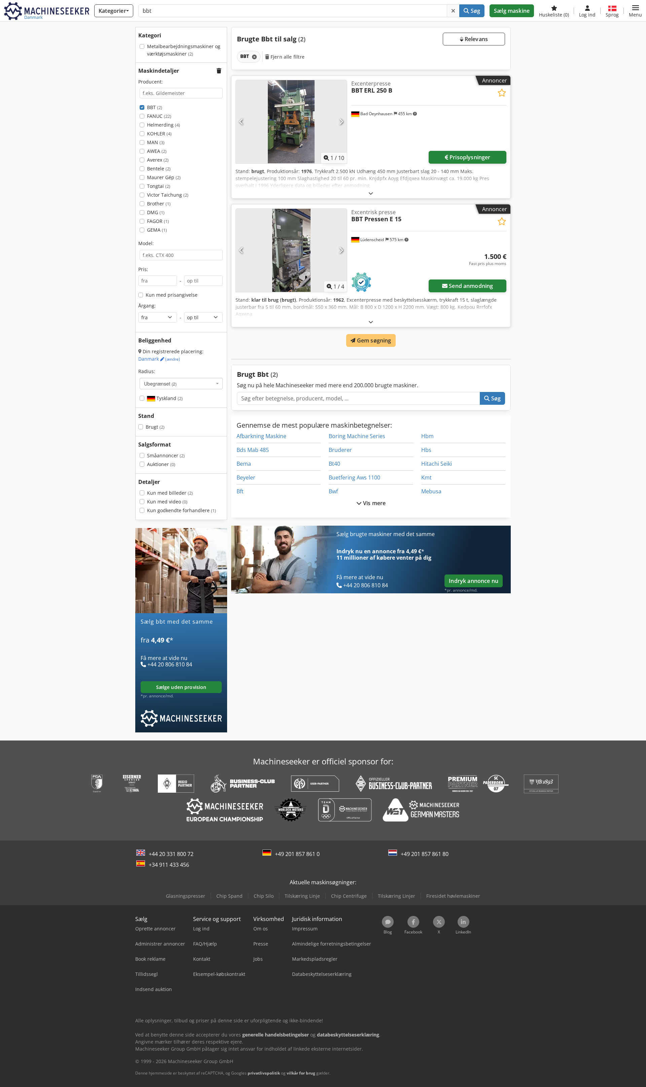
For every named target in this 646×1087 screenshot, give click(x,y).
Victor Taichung (167, 195)
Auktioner (161, 464)
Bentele (159, 168)
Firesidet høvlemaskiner (453, 896)
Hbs (426, 450)
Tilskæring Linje (302, 896)
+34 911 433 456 (169, 864)
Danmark (159, 359)
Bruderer (340, 450)
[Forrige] (241, 121)
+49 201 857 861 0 (297, 854)
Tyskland (169, 398)
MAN (156, 142)
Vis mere (374, 503)
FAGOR (158, 221)
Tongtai (158, 186)
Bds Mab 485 (253, 450)
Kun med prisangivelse (172, 295)
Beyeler (246, 477)
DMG (156, 212)
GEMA (157, 230)
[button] (635, 10)
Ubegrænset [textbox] (160, 383)
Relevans (475, 39)
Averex (158, 160)
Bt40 (334, 463)
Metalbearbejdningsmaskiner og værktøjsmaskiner (183, 50)
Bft (240, 491)
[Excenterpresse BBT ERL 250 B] (291, 121)
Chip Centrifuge (349, 896)
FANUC (159, 116)
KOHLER (159, 133)
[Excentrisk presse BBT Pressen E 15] (291, 250)
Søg (474, 10)
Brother (159, 203)
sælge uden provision (181, 687)
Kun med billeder (170, 493)
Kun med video (167, 501)
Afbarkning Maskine (261, 436)
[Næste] (341, 121)
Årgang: (147, 305)
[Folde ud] (370, 193)
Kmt (426, 477)
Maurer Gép (164, 177)
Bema (244, 463)
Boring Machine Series (357, 436)
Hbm (427, 436)
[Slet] (453, 10)
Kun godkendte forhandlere (181, 510)
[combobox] (181, 383)
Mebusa (431, 491)
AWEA (157, 151)
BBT (154, 107)
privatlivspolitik (264, 1073)
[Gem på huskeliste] (501, 92)
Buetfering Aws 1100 (354, 477)
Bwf (333, 491)
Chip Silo (264, 896)
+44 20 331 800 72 (171, 854)
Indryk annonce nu (473, 581)
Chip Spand (229, 896)
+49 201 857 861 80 (424, 854)
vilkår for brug (301, 1073)
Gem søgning (373, 340)
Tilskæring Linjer (396, 896)
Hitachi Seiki (436, 463)
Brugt (155, 427)
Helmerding (163, 125)
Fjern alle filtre (287, 57)
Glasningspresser (185, 896)
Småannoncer (166, 455)
